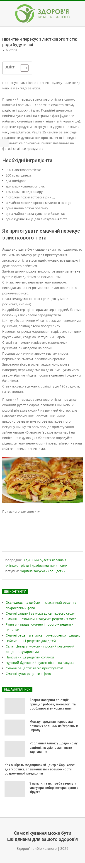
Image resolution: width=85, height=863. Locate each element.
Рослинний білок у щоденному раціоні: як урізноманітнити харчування (53, 747)
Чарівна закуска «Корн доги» (42, 571)
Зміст (10, 67)
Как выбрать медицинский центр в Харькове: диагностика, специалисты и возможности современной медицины (40, 769)
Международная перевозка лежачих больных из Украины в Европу (53, 726)
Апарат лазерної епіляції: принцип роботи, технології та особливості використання (52, 704)
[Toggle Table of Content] (22, 68)
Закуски (11, 50)
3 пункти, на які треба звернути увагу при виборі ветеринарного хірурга (53, 788)
